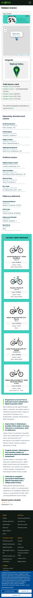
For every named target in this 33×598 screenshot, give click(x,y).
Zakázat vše (25, 591)
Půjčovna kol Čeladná (9, 217)
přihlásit (10, 108)
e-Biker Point (22, 558)
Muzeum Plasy (7, 178)
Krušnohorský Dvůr (9, 124)
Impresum (21, 547)
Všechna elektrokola (24, 518)
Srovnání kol (21, 521)
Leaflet (16, 55)
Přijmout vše (16, 595)
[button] (16, 39)
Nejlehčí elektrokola (9, 544)
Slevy (4, 534)
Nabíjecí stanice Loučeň (10, 163)
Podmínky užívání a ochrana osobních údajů (23, 553)
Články (5, 518)
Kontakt (20, 541)
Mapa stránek (22, 561)
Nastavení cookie (9, 591)
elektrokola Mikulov (9, 201)
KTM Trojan (6, 209)
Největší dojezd (7, 547)
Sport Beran (6, 225)
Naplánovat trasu (16, 35)
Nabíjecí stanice (8, 86)
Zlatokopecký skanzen (10, 147)
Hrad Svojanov (7, 132)
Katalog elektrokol (8, 521)
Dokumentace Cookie (7, 587)
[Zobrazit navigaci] (30, 2)
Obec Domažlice (8, 170)
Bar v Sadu (6, 186)
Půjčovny (5, 527)
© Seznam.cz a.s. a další (24, 55)
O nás (19, 544)
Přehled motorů (22, 527)
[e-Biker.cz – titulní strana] (6, 2)
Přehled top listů (8, 541)
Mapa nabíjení (7, 530)
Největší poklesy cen (9, 556)
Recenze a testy (22, 524)
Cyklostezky (6, 524)
